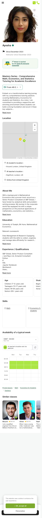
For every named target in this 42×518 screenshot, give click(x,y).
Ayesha (6, 45)
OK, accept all (20, 506)
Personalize (20, 511)
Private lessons (7, 388)
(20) (13, 421)
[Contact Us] (38, 2)
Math (8, 308)
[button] (34, 10)
